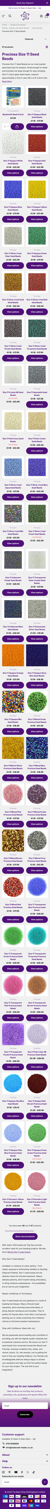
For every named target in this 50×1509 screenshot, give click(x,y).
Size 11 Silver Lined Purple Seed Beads (13, 347)
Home (4, 25)
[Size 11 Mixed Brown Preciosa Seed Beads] (13, 841)
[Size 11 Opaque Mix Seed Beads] (13, 702)
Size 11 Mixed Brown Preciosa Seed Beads (13, 859)
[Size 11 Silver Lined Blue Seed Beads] (37, 467)
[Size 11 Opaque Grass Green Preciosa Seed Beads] (37, 1132)
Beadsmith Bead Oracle (13, 114)
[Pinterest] (10, 1472)
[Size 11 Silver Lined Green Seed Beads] (37, 514)
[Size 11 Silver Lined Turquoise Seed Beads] (37, 328)
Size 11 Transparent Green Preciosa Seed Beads (13, 956)
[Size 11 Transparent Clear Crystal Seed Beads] (37, 560)
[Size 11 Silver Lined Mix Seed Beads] (13, 514)
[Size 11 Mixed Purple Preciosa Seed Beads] (37, 794)
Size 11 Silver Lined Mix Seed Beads (13, 532)
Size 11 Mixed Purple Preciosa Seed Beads (36, 813)
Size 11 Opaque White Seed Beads (13, 162)
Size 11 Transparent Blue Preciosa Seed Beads (37, 907)
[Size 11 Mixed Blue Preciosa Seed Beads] (37, 748)
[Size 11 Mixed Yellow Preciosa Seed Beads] (13, 748)
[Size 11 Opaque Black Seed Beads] (37, 97)
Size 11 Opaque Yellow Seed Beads (37, 208)
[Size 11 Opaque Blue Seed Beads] (13, 189)
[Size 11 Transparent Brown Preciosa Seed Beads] (37, 985)
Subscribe (25, 1414)
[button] (8, 124)
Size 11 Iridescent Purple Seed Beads (13, 578)
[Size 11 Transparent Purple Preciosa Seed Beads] (13, 1034)
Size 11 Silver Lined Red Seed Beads (37, 301)
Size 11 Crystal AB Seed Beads (13, 393)
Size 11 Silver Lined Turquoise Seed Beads (37, 347)
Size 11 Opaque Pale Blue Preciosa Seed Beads (13, 1153)
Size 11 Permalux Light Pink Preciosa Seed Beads (37, 1202)
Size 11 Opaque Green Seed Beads (37, 254)
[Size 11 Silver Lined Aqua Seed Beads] (13, 467)
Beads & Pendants (18, 25)
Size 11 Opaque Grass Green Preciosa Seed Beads (37, 1153)
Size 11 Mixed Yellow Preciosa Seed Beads (13, 766)
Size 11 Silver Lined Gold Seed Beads (13, 301)
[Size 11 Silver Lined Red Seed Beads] (37, 282)
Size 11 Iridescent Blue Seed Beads (13, 628)
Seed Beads (37, 28)
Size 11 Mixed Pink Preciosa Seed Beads (13, 813)
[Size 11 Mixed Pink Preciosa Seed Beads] (13, 794)
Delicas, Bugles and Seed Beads (15, 28)
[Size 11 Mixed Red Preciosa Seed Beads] (13, 887)
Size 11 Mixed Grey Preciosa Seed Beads (36, 859)
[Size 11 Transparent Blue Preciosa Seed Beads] (37, 887)
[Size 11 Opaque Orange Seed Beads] (13, 655)
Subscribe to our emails (13, 1476)
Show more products (25, 1236)
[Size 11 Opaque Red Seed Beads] (37, 143)
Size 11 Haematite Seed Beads (37, 393)
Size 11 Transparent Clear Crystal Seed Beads (37, 580)
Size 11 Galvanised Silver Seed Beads (37, 628)
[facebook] (22, 1472)
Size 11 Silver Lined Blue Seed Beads (37, 486)
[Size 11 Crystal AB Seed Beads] (13, 375)
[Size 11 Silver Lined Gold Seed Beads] (13, 282)
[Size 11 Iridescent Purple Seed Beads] (13, 560)
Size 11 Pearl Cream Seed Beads (37, 440)
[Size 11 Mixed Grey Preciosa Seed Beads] (37, 841)
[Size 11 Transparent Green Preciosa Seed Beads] (13, 936)
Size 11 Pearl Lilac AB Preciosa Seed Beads (36, 1053)
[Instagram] (3, 1472)
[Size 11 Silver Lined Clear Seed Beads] (13, 236)
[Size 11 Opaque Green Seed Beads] (37, 236)
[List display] (47, 47)
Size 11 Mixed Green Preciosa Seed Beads (36, 720)
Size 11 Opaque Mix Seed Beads (13, 720)
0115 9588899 (12, 1443)
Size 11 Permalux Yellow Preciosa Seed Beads (13, 1200)
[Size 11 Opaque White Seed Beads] (13, 143)
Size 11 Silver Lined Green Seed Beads (37, 532)
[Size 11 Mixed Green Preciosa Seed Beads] (37, 702)
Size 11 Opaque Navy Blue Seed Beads (37, 674)
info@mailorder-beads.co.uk (19, 1447)
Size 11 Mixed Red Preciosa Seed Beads (13, 905)
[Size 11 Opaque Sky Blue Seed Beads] (13, 1083)
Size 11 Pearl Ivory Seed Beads (13, 440)
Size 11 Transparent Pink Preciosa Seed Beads (13, 1005)
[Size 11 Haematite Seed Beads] (37, 375)
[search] (10, 16)
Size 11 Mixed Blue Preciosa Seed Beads (36, 766)
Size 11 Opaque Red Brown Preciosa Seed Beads (37, 1104)
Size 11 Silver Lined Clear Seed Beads (13, 254)
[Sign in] (41, 16)
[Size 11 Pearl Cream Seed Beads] (37, 421)
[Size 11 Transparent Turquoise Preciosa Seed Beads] (37, 936)
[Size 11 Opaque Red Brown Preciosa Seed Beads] (37, 1083)
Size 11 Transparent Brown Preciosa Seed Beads (37, 1005)
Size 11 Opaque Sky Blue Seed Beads (13, 1102)
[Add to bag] (17, 126)
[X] (28, 1472)
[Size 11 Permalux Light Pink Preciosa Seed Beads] (37, 1182)
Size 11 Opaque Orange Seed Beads (13, 674)
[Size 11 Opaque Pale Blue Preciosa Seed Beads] (13, 1132)
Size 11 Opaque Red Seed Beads (37, 162)
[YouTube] (16, 1472)
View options (37, 126)
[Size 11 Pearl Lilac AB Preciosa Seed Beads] (37, 1034)
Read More (7, 81)
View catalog (4, 16)
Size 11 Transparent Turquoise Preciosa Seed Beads (37, 956)
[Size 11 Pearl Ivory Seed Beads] (13, 421)
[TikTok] (34, 1472)
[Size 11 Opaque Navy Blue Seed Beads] (37, 655)
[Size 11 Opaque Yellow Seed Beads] (37, 189)
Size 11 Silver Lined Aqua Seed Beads (13, 486)
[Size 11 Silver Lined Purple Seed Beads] (13, 328)
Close (47, 3)
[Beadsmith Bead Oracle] (13, 97)
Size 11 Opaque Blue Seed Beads (13, 208)
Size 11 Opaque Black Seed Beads (37, 115)
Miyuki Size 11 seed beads (18, 1252)
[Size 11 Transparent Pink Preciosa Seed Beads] (13, 985)
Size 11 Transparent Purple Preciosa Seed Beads (13, 1055)
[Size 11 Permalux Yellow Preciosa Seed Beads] (13, 1182)
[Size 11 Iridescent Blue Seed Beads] (13, 609)
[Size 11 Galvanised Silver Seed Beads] (37, 609)
